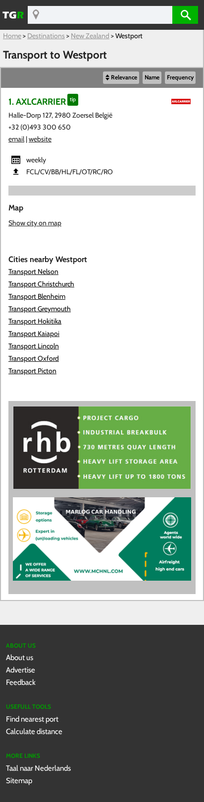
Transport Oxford (33, 358)
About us (19, 657)
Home (12, 35)
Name (152, 77)
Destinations (46, 35)
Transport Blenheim (36, 296)
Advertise (20, 669)
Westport (129, 35)
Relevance (124, 77)
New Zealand (90, 35)
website (40, 138)
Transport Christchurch (41, 283)
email (16, 138)
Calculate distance (34, 731)
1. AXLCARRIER (37, 101)
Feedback (21, 682)
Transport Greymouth (39, 308)
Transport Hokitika (34, 321)
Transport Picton (32, 370)
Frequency (180, 77)
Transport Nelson (33, 271)
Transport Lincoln (33, 345)
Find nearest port (32, 719)
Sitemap (19, 780)
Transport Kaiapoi (33, 333)
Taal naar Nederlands (38, 768)
